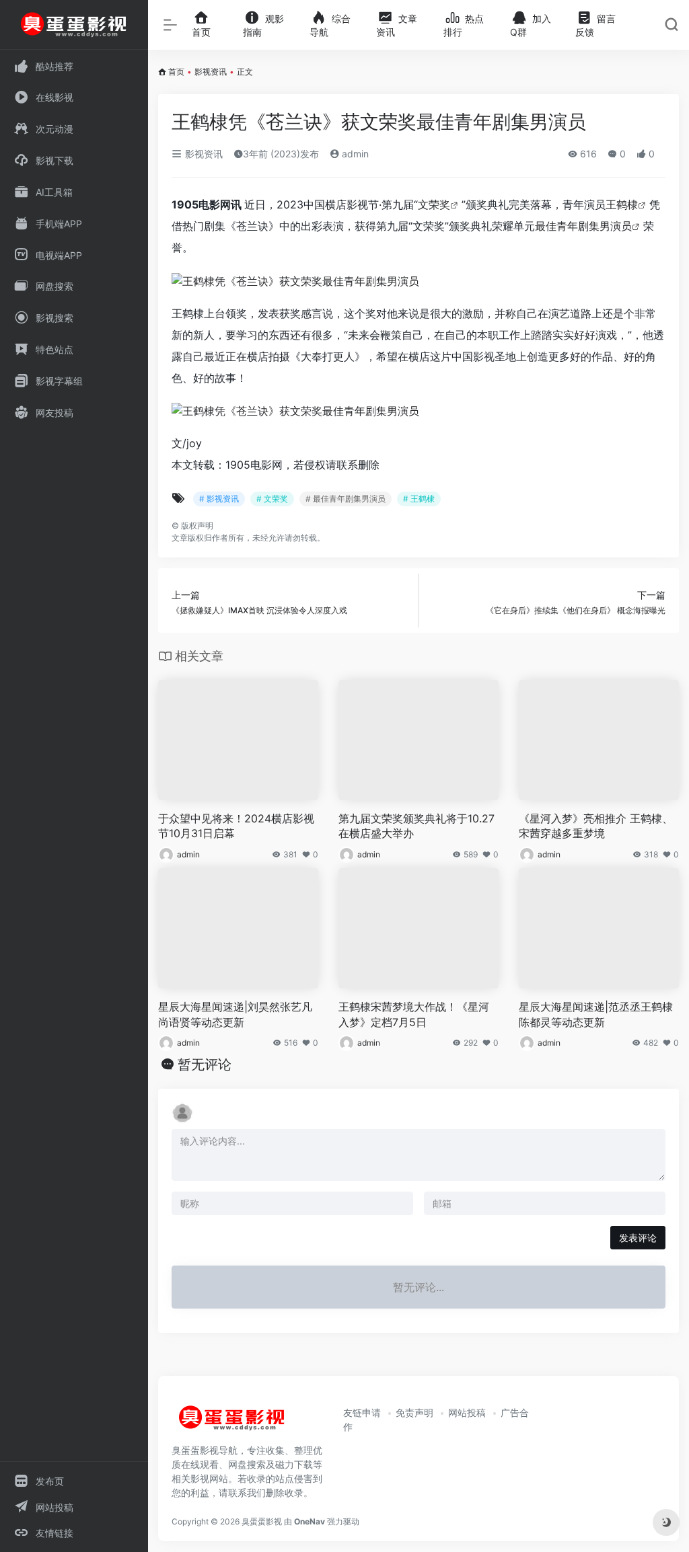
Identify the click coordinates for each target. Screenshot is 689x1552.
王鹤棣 (622, 204)
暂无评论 (204, 1064)
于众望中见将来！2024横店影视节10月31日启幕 (236, 826)
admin (354, 153)
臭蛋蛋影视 (262, 1521)
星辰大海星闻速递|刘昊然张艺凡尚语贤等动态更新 (235, 1014)
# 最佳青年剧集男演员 (345, 499)
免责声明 (414, 1412)
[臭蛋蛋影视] (232, 1423)
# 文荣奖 (272, 499)
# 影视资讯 (219, 499)
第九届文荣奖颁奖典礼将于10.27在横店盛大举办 (416, 826)
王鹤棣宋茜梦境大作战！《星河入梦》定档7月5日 (413, 1014)
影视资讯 (210, 72)
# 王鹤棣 (419, 499)
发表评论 (638, 1237)
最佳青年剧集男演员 (583, 226)
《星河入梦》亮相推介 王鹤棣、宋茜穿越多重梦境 (596, 826)
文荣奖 (434, 204)
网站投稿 (467, 1412)
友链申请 (362, 1412)
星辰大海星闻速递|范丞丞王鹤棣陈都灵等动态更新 (596, 1014)
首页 (176, 72)
